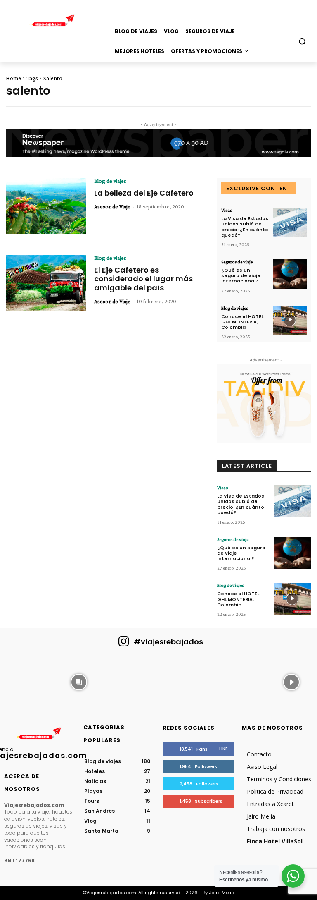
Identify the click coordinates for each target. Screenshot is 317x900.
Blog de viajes (110, 181)
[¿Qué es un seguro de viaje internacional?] (290, 274)
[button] (302, 41)
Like (223, 748)
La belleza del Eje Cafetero (144, 193)
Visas (226, 210)
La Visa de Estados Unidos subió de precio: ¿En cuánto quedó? (244, 226)
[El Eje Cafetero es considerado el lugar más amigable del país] (46, 283)
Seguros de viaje (237, 261)
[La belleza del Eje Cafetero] (46, 206)
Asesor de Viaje (112, 206)
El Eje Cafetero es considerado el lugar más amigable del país (143, 279)
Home (13, 78)
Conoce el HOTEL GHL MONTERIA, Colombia (242, 321)
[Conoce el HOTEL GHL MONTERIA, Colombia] (290, 320)
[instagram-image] (26, 681)
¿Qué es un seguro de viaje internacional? (240, 275)
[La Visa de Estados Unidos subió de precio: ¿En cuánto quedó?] (290, 222)
